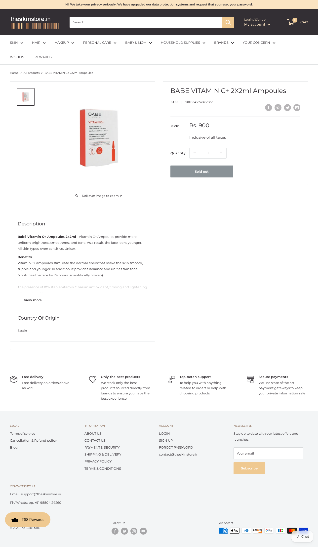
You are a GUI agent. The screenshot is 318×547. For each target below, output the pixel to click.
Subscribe (249, 468)
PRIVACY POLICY (98, 461)
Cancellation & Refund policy (33, 440)
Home (14, 73)
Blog (14, 447)
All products (32, 73)
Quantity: (178, 153)
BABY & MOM (136, 42)
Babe (174, 102)
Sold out (202, 171)
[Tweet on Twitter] (287, 107)
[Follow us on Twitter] (124, 531)
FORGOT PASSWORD (176, 447)
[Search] (228, 22)
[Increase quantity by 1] (221, 153)
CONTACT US (94, 440)
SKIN (14, 42)
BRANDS (221, 42)
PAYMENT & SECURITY (102, 447)
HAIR (36, 42)
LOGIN (164, 433)
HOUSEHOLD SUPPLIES (180, 42)
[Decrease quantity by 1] (195, 153)
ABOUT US (92, 433)
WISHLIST (18, 57)
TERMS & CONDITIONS (102, 468)
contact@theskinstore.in (179, 454)
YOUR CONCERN (256, 42)
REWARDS (43, 57)
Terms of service (22, 433)
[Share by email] (296, 107)
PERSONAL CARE (97, 42)
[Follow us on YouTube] (143, 531)
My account (255, 24)
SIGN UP (166, 440)
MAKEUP (61, 42)
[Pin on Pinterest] (278, 107)
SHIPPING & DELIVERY (102, 454)
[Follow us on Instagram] (133, 531)
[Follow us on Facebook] (115, 531)
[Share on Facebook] (268, 107)
